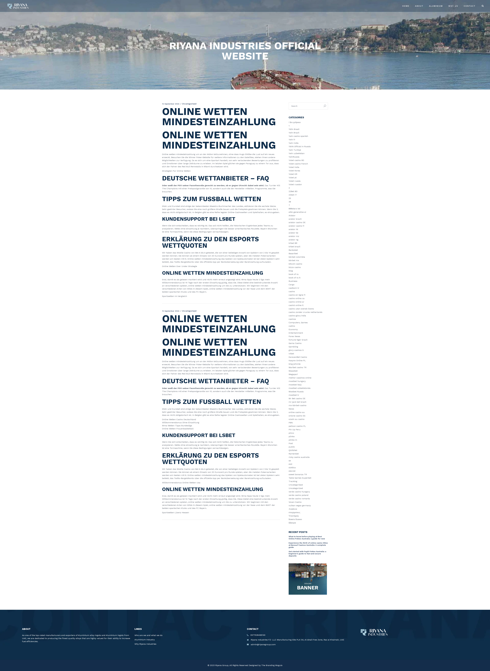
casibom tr (294, 288)
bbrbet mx (294, 260)
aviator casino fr (296, 226)
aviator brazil (295, 219)
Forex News (294, 336)
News (291, 409)
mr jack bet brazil (297, 402)
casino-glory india (297, 315)
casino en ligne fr (297, 295)
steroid (292, 471)
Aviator (292, 215)
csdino (292, 326)
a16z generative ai (297, 212)
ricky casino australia (299, 457)
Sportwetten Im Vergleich (174, 296)
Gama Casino (295, 343)
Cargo (291, 284)
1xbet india (294, 167)
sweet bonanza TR (298, 474)
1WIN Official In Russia (300, 146)
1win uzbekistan (296, 153)
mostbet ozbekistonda (299, 388)
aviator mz (294, 236)
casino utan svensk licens (301, 308)
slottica (292, 467)
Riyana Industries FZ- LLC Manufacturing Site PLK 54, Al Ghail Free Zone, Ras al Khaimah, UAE (297, 640)
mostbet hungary (297, 381)
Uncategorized (296, 488)
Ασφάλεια (293, 509)
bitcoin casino (295, 264)
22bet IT (293, 195)
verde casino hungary (299, 491)
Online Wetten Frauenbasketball (178, 428)
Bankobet (293, 250)
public (292, 447)
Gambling (293, 346)
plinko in (293, 440)
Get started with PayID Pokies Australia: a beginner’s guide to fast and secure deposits (307, 553)
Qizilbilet (293, 450)
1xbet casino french (298, 164)
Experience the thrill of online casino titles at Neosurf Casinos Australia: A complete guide (308, 545)
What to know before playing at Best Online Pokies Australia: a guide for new (307, 537)
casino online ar (296, 302)
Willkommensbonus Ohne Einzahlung (180, 422)
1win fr (292, 139)
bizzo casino (295, 267)
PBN (291, 422)
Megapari (293, 374)
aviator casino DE (297, 222)
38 (290, 201)
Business (293, 281)
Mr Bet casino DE (297, 398)
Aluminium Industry (144, 639)
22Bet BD (293, 191)
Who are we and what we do (148, 635)
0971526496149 (257, 635)
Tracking (293, 481)
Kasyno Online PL (297, 360)
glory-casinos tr (296, 350)
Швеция (292, 523)
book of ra (293, 274)
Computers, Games (298, 322)
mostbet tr (294, 395)
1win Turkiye (295, 150)
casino (292, 291)
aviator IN (293, 229)
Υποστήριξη (294, 516)
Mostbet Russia (296, 391)
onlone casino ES (297, 416)
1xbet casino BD (296, 160)
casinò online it (296, 305)
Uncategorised (296, 485)
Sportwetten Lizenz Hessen (175, 512)
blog (291, 271)
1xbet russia (295, 181)
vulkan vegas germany (300, 505)
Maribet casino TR (297, 367)
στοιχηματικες (294, 512)
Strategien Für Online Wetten (176, 171)
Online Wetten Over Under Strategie (179, 266)
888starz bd (294, 208)
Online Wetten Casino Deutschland (179, 419)
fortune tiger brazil (298, 340)
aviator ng (293, 239)
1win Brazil (294, 132)
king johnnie (295, 364)
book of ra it (294, 277)
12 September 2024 (170, 104)
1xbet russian (295, 184)
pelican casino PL (297, 426)
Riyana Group (221, 665)
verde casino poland (298, 495)
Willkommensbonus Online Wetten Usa (181, 482)
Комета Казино (295, 519)
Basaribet (293, 253)
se (290, 460)
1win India (293, 143)
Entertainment (296, 333)
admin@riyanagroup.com (263, 644)
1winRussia (294, 157)
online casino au (297, 412)
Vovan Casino (295, 502)
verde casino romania (299, 498)
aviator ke (293, 233)
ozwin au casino (296, 419)
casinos (292, 319)
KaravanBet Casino (298, 357)
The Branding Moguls (271, 665)
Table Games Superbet (300, 478)
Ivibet (291, 353)
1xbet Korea (294, 170)
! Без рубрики (295, 122)
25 (290, 198)
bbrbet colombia (297, 257)
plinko (292, 436)
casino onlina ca (296, 298)
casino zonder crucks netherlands (305, 312)
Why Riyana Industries (145, 644)
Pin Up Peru (295, 429)
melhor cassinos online (300, 378)
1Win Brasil (294, 129)
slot (290, 464)
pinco (291, 433)
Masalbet (293, 371)
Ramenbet (294, 453)
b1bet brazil (294, 246)
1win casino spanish (298, 136)
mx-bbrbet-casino (297, 405)
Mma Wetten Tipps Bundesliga (177, 425)
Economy (293, 329)
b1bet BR (293, 243)
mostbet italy (295, 384)
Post (291, 443)
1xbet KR (293, 174)
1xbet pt (293, 177)
